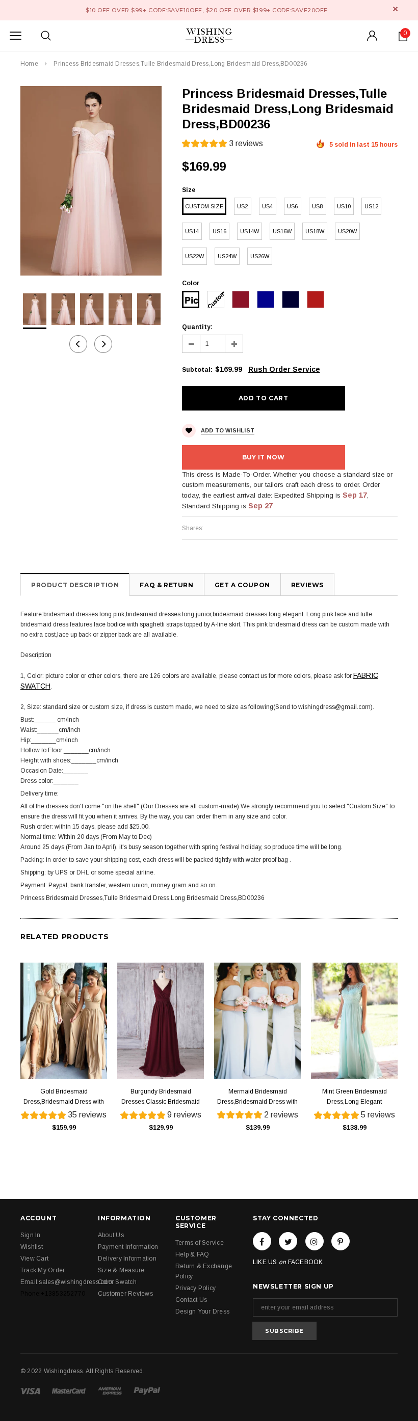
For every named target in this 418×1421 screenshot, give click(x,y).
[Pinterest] (340, 1241)
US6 (292, 206)
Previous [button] (78, 344)
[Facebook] (262, 1241)
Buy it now (263, 457)
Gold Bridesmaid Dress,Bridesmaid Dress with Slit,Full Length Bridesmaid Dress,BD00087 (63, 1097)
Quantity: (197, 327)
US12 (371, 206)
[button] (222, 145)
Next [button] (103, 344)
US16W (282, 231)
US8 (317, 206)
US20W (347, 231)
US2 (242, 206)
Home (29, 63)
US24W (227, 256)
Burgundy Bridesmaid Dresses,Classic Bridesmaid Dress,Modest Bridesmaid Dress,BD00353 (160, 1097)
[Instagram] (314, 1241)
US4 (267, 206)
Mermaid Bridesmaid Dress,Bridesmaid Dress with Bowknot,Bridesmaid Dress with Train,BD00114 (257, 1097)
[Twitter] (288, 1241)
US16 (219, 231)
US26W (259, 256)
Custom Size (204, 206)
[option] (91, 181)
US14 (192, 231)
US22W (194, 256)
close (395, 9)
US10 (344, 206)
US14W (249, 231)
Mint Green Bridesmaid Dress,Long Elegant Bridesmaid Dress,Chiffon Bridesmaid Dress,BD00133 (355, 1097)
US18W (314, 231)
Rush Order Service (284, 369)
